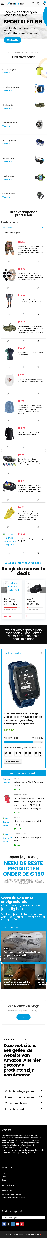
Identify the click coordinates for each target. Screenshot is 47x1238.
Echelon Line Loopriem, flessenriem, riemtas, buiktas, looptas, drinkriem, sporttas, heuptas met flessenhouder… (29, 462)
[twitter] (8, 1224)
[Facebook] (4, 1224)
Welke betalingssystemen (21, 1091)
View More (7, 73)
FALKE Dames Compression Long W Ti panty (30, 540)
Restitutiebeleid (14, 1109)
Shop (4, 1176)
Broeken (17, 778)
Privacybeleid (7, 1190)
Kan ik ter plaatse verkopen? (22, 1097)
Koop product (13, 761)
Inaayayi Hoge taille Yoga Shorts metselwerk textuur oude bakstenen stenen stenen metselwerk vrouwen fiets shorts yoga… (30, 250)
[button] (23, 1091)
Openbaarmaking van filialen (14, 1197)
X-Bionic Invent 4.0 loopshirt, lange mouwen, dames (29, 433)
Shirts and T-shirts (21, 795)
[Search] (33, 3)
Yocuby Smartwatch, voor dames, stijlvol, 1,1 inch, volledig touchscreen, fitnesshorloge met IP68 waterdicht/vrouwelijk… (30, 276)
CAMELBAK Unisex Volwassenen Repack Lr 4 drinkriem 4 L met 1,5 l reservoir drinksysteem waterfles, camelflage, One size (31, 329)
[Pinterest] (22, 1224)
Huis (3, 1173)
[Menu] (3, 3)
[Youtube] (17, 1224)
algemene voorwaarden (12, 1194)
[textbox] (23, 1217)
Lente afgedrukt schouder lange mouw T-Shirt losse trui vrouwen (30, 380)
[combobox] (23, 1217)
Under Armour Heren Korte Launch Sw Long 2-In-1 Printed (29, 301)
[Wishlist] (38, 3)
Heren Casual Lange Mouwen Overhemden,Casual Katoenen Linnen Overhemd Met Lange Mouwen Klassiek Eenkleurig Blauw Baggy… (30, 409)
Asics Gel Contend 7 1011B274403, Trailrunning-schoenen (10, 604)
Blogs (4, 1180)
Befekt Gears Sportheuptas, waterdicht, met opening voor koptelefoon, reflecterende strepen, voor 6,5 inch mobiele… (30, 488)
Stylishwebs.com (29, 1234)
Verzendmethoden (16, 1103)
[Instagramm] (13, 1224)
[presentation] (4, 590)
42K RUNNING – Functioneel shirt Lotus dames (30, 354)
